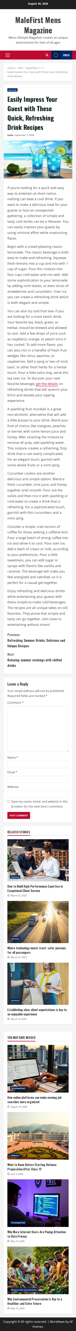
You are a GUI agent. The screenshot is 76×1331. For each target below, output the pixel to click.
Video (66, 55)
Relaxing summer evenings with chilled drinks (34, 660)
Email (12, 772)
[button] (8, 55)
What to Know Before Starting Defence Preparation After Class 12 (38, 1136)
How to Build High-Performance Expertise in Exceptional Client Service (38, 860)
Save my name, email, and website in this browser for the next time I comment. (39, 803)
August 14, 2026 (19, 1106)
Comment (15, 703)
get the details (47, 384)
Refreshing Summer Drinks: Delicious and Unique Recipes (36, 640)
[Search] (47, 55)
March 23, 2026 (19, 895)
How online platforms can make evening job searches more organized (38, 1069)
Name (12, 758)
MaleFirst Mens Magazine (38, 25)
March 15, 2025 (19, 957)
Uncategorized (18, 1088)
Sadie (10, 135)
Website (13, 787)
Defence (15, 1155)
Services (12, 90)
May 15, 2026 (18, 1241)
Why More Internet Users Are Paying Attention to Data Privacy (38, 1203)
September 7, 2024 (24, 135)
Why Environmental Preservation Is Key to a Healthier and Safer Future (38, 1270)
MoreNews (57, 1322)
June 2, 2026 (17, 1173)
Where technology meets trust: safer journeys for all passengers (38, 922)
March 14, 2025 (19, 1019)
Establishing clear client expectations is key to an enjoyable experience (38, 984)
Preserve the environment (24, 1290)
